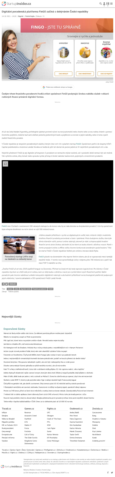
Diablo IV (27, 425)
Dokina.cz (22, 452)
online (16, 289)
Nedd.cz (104, 450)
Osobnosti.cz (76, 408)
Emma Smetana (76, 437)
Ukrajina (5, 415)
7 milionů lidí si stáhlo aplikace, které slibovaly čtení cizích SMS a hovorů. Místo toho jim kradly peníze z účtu (45, 394)
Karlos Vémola (52, 434)
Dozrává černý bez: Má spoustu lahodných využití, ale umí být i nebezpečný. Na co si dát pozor (39, 362)
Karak (94, 437)
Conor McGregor (53, 441)
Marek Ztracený (76, 431)
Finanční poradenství (39, 289)
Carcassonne (97, 412)
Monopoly (96, 422)
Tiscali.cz (6, 408)
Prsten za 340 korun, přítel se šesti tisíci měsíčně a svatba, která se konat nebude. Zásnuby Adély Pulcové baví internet (48, 391)
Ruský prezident (8, 428)
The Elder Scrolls (30, 437)
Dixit (94, 428)
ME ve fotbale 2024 (9, 425)
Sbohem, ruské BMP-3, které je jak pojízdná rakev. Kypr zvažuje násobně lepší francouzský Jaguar (40, 380)
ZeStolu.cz (61, 450)
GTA (26, 422)
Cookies (38, 470)
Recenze (27, 412)
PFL (48, 422)
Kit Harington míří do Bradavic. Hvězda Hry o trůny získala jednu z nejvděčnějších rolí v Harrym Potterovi (43, 347)
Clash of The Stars (54, 419)
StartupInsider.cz (64, 452)
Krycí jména (96, 431)
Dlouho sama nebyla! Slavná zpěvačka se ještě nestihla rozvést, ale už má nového (35, 365)
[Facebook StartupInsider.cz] (107, 472)
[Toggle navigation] (111, 3)
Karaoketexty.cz (83, 450)
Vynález (5, 441)
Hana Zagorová (75, 419)
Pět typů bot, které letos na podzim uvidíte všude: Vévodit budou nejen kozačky (34, 340)
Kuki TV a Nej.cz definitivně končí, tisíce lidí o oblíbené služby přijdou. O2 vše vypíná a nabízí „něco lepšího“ (44, 369)
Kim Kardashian (75, 425)
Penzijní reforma (8, 437)
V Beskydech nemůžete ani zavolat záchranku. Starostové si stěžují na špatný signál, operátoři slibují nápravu (45, 387)
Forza (26, 428)
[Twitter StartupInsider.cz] (112, 472)
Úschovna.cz (95, 450)
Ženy (23, 450)
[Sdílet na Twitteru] (6, 284)
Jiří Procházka (52, 437)
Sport (18, 450)
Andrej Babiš (74, 412)
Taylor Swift (74, 434)
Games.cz (29, 408)
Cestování (30, 450)
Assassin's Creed (30, 415)
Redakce (32, 470)
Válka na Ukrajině (8, 419)
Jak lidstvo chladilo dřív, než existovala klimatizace (23, 344)
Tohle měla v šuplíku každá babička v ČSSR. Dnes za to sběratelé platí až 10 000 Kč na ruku (38, 401)
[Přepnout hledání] (100, 3)
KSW (49, 425)
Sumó (49, 431)
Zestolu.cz (97, 408)
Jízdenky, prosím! (98, 441)
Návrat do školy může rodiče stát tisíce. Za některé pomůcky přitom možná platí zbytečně (38, 333)
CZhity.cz (30, 452)
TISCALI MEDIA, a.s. (45, 473)
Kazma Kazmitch (76, 422)
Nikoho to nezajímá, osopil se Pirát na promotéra (22, 337)
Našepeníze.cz (40, 452)
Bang (94, 415)
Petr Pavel (74, 415)
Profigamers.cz (49, 450)
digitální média (26, 289)
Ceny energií (6, 431)
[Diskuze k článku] (43, 16)
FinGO (78, 144)
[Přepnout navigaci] (104, 3)
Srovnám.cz (52, 452)
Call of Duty (29, 434)
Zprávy (12, 450)
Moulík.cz (5, 452)
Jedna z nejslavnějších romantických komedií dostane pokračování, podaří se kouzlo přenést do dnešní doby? (44, 358)
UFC (48, 412)
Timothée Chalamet (77, 441)
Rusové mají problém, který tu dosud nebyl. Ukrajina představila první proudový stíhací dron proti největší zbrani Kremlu (49, 398)
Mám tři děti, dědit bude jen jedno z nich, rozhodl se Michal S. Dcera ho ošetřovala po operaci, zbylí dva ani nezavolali (48, 376)
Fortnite (27, 431)
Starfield (27, 419)
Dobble (95, 425)
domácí (10, 289)
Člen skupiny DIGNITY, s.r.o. (60, 473)
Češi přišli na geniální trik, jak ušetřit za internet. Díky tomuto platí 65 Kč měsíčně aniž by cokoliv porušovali (44, 383)
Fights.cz (51, 408)
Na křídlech (96, 434)
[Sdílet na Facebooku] (3, 284)
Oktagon (50, 415)
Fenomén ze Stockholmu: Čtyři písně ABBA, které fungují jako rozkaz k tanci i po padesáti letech (40, 355)
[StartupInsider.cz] (16, 3)
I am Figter (51, 428)
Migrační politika (8, 422)
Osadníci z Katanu (99, 419)
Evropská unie (7, 434)
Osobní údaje (46, 470)
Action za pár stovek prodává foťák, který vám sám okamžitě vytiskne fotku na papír (35, 351)
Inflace (4, 412)
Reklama (26, 470)
